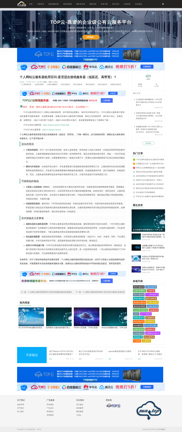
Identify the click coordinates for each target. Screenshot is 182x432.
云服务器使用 (153, 306)
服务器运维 (80, 4)
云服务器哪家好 (52, 84)
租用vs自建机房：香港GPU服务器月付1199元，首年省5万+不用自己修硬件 (153, 269)
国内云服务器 (77, 84)
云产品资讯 (161, 429)
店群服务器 (150, 322)
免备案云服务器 (115, 84)
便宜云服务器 (65, 84)
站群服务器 (150, 329)
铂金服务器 (153, 310)
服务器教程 (67, 4)
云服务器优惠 (139, 329)
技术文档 (115, 4)
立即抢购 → (91, 37)
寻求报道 (50, 405)
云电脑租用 (150, 318)
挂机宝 (136, 314)
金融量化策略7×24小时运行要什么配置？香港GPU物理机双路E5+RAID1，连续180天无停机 (149, 129)
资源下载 (104, 4)
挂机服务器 (138, 337)
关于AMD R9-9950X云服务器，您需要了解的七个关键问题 (150, 354)
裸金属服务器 (53, 4)
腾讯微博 (79, 411)
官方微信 (79, 405)
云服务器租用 (39, 84)
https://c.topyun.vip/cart (51, 130)
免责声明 (20, 405)
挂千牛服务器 (146, 314)
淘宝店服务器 (139, 322)
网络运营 (92, 4)
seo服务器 (146, 341)
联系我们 (50, 411)
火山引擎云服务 (151, 325)
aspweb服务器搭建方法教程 (119, 351)
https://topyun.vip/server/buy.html (56, 125)
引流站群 (137, 341)
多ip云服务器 (149, 337)
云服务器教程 (153, 302)
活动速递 (138, 4)
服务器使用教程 (140, 306)
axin (22, 82)
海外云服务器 (102, 84)
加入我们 (20, 411)
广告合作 (50, 408)
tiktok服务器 (138, 325)
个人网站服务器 (26, 84)
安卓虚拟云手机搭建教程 (145, 192)
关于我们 (20, 408)
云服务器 (40, 4)
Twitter (78, 415)
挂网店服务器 (139, 318)
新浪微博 (79, 408)
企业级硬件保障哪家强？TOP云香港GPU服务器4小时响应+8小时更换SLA (149, 102)
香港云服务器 (90, 84)
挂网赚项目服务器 (153, 333)
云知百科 (127, 4)
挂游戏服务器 (139, 333)
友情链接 (50, 415)
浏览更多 (148, 143)
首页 (31, 4)
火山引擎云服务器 (140, 310)
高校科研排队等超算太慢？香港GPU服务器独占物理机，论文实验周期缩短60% (149, 115)
